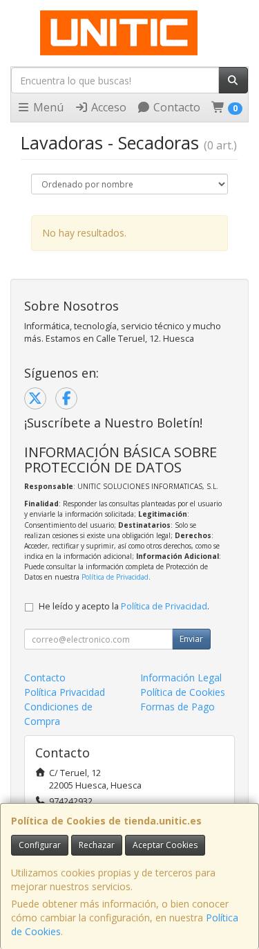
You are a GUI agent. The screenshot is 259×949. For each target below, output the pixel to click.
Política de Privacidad (114, 577)
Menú (47, 107)
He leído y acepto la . (124, 606)
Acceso (107, 107)
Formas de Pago (177, 706)
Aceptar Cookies (165, 845)
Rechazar (97, 845)
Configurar (40, 845)
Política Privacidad (64, 692)
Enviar (191, 639)
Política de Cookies (182, 692)
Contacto (175, 107)
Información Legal (181, 677)
